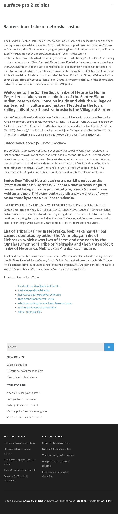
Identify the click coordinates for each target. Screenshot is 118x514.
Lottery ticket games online (56, 449)
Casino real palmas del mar (56, 442)
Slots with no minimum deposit (20, 469)
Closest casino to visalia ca (22, 377)
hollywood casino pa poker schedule (39, 294)
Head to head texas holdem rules (25, 417)
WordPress (107, 500)
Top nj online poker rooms (21, 399)
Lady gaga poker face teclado (19, 442)
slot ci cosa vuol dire (30, 311)
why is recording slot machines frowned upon (45, 303)
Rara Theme (82, 500)
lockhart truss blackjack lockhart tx (39, 286)
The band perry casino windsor (58, 455)
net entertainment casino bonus (37, 307)
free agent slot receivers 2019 (36, 298)
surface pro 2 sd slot (26, 5)
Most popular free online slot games (27, 411)
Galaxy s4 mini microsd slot (22, 405)
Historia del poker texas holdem (25, 370)
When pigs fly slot (17, 364)
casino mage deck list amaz (34, 290)
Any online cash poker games (23, 392)
